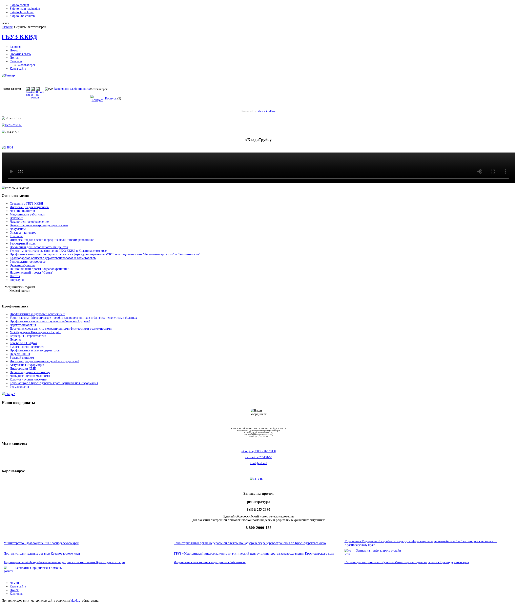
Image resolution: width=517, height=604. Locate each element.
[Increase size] (30, 94)
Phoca (261, 111)
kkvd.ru (75, 600)
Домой (14, 582)
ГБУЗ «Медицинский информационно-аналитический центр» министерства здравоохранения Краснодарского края (254, 553)
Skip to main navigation (25, 8)
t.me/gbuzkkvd (258, 463)
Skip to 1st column (22, 12)
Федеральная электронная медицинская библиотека (210, 562)
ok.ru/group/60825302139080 (259, 451)
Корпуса (111, 98)
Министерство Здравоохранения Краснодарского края (41, 543)
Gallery (271, 111)
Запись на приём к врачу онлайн (378, 550)
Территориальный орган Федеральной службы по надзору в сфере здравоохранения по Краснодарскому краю (250, 543)
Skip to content (19, 5)
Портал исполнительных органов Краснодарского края (42, 553)
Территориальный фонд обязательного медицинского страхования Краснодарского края (64, 562)
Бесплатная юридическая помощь (38, 568)
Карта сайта (18, 586)
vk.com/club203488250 (258, 457)
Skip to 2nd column (22, 16)
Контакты (16, 593)
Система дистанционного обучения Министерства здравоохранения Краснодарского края (407, 562)
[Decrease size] (40, 94)
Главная (7, 27)
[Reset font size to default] (35, 97)
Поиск (14, 590)
